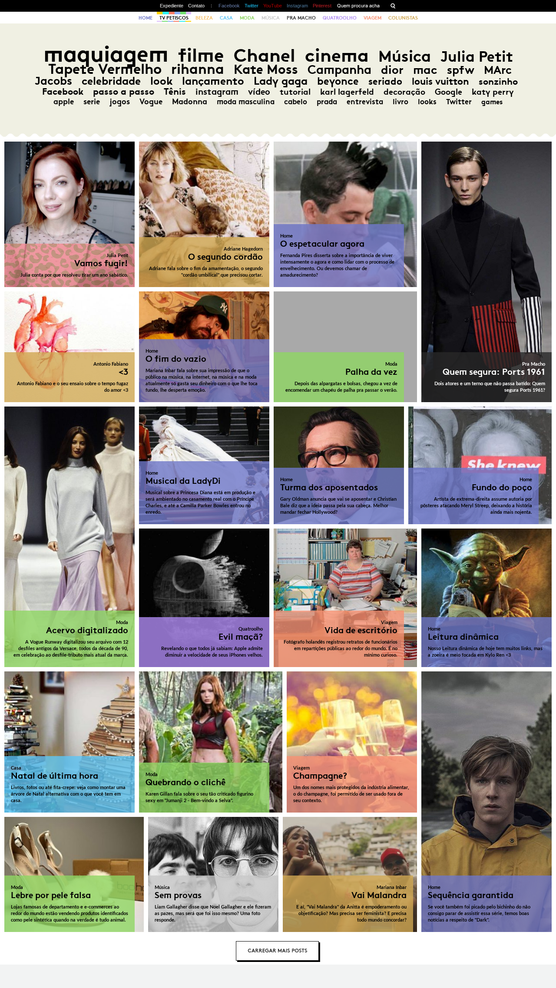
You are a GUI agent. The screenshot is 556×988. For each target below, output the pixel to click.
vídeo (259, 91)
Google (448, 92)
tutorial (295, 91)
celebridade (111, 81)
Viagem (372, 18)
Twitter (251, 5)
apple (63, 101)
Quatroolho (340, 18)
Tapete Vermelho (105, 69)
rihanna (197, 69)
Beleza (204, 18)
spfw (460, 70)
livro (400, 101)
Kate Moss (266, 69)
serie (91, 101)
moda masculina (246, 101)
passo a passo (123, 91)
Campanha (339, 69)
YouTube (272, 5)
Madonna (189, 101)
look (161, 81)
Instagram (297, 5)
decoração (404, 92)
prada (327, 101)
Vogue (150, 101)
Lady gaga (281, 81)
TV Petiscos (174, 18)
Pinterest (322, 5)
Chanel (264, 55)
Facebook (229, 5)
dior (392, 70)
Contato (196, 5)
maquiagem (106, 54)
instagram (216, 91)
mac (425, 70)
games (492, 102)
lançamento (213, 81)
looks (427, 101)
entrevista (365, 101)
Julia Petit (476, 56)
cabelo (295, 101)
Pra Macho (301, 18)
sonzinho (498, 81)
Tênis (175, 91)
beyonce (338, 81)
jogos (119, 101)
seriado (385, 81)
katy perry (493, 92)
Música (270, 18)
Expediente (171, 5)
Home (145, 18)
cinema (337, 55)
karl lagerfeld (347, 91)
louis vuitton (440, 81)
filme (201, 55)
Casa (226, 18)
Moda (247, 18)
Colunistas (403, 18)
